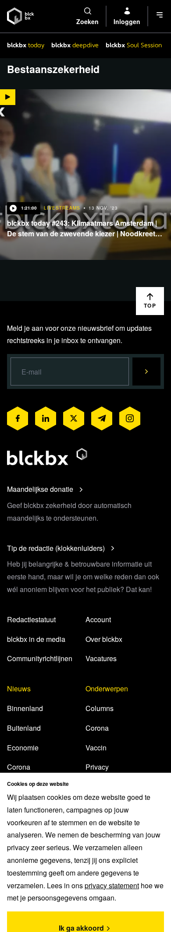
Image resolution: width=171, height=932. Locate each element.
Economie (23, 748)
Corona (18, 767)
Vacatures (101, 658)
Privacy (97, 767)
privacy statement (112, 885)
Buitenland (24, 728)
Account (98, 619)
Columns (100, 708)
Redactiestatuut (31, 619)
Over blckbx (104, 639)
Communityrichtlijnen (39, 658)
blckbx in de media (36, 639)
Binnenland (25, 708)
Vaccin (96, 748)
